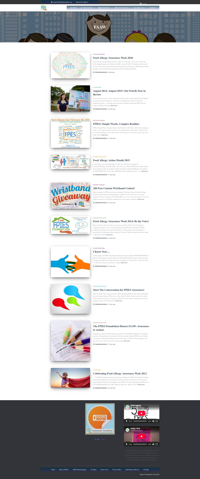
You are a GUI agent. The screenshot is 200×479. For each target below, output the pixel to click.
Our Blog (93, 470)
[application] (141, 413)
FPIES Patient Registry (80, 470)
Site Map (146, 470)
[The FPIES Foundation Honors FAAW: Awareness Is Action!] (70, 341)
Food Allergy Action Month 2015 (111, 160)
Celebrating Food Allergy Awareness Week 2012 (120, 373)
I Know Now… (101, 252)
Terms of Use (104, 470)
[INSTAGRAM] (100, 439)
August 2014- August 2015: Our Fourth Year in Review (119, 92)
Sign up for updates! (82, 2)
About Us (140, 8)
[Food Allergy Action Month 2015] (70, 162)
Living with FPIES (99, 54)
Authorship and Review (132, 470)
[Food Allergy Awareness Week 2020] (70, 65)
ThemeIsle (156, 474)
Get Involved (122, 8)
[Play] (127, 421)
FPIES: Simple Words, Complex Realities (116, 124)
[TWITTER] (98, 439)
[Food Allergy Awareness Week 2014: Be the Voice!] (70, 225)
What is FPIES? (64, 470)
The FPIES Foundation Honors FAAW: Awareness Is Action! (121, 328)
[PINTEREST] (105, 439)
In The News (97, 87)
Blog (154, 8)
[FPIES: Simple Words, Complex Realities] (70, 133)
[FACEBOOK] (95, 439)
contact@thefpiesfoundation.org (62, 2)
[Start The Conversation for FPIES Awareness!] (70, 299)
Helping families (99, 120)
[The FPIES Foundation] (44, 7)
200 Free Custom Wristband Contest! (114, 188)
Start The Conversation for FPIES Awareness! (118, 290)
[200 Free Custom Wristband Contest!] (70, 196)
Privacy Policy (116, 470)
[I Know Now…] (70, 261)
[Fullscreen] (157, 421)
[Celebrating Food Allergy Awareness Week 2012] (70, 378)
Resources (105, 8)
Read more (114, 105)
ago (111, 72)
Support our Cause (99, 157)
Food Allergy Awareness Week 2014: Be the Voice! (121, 221)
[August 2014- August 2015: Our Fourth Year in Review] (70, 98)
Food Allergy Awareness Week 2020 (113, 58)
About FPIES (87, 8)
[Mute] (153, 421)
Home (74, 8)
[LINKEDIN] (103, 439)
